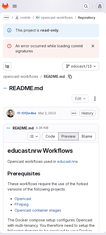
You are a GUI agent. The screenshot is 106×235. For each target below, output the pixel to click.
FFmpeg (22, 204)
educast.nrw (67, 161)
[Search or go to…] (86, 6)
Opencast (23, 198)
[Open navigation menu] (15, 6)
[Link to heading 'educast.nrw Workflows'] (76, 150)
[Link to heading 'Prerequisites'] (43, 173)
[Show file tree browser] (7, 66)
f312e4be (28, 113)
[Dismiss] (93, 46)
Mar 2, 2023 (47, 113)
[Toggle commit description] (73, 113)
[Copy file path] (70, 76)
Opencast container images (38, 210)
